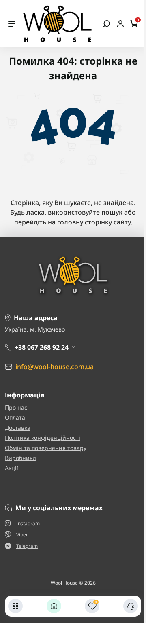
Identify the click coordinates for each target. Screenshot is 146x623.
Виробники (20, 458)
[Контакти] (130, 606)
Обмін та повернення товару (45, 448)
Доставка (17, 427)
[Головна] (54, 606)
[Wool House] (57, 23)
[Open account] (120, 23)
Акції (11, 468)
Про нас (16, 407)
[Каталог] (15, 606)
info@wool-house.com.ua (54, 367)
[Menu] (11, 24)
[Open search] (106, 23)
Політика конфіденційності (42, 437)
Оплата (15, 417)
